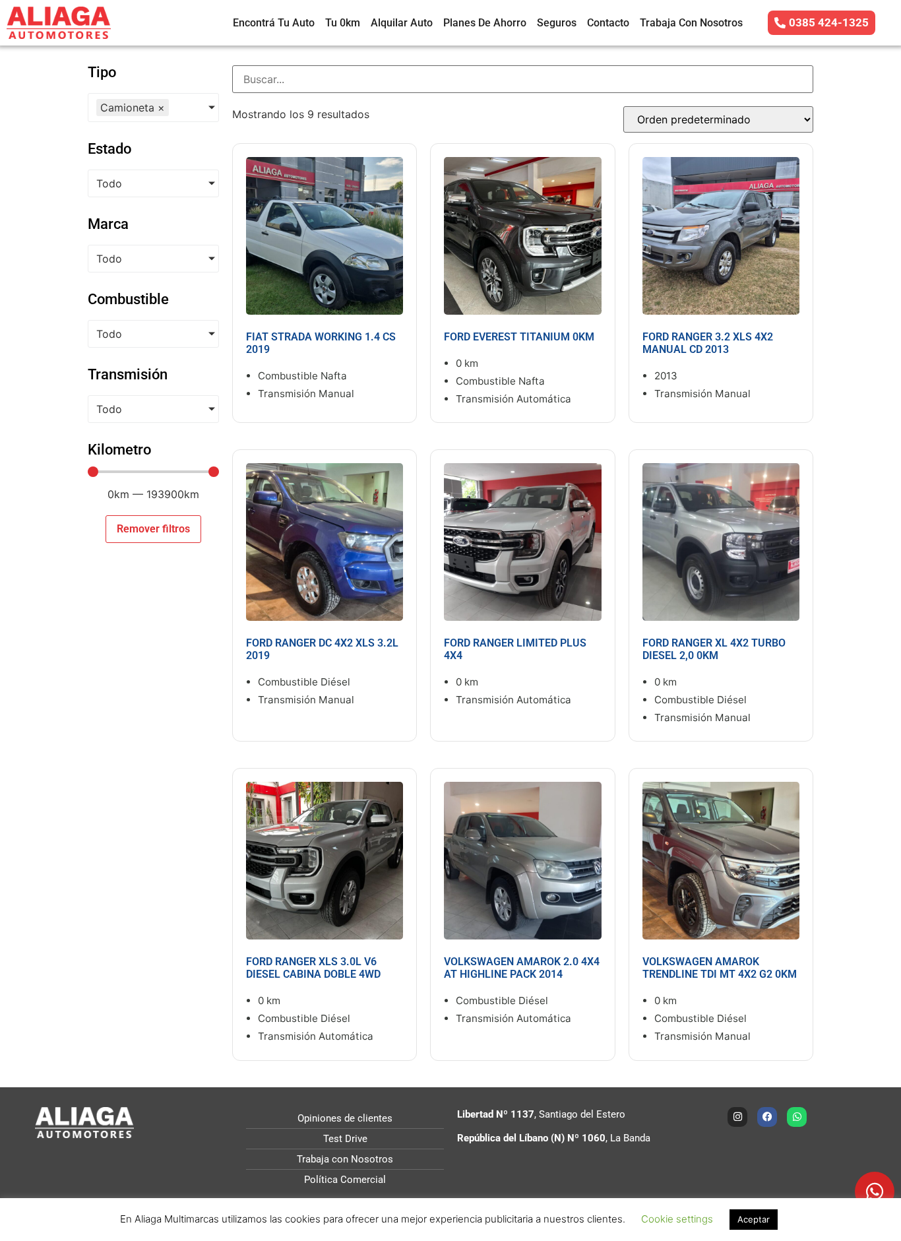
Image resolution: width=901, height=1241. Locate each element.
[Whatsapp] (797, 1117)
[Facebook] (767, 1117)
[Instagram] (737, 1117)
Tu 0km (342, 22)
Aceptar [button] (753, 1219)
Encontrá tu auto (274, 22)
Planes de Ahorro (484, 22)
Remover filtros (153, 529)
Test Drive (345, 1139)
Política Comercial (345, 1180)
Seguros (556, 22)
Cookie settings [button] (677, 1219)
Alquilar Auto (402, 22)
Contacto (608, 22)
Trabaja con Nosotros (691, 22)
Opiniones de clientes (344, 1118)
